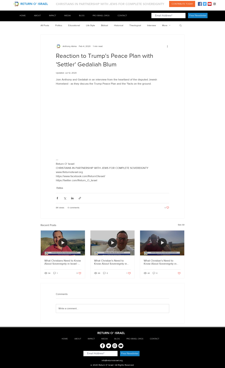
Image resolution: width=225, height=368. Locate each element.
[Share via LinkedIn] (72, 198)
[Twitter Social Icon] (205, 4)
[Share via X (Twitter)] (64, 198)
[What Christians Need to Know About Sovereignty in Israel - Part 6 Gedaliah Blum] (63, 242)
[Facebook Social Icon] (200, 4)
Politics (58, 25)
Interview (151, 25)
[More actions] (167, 46)
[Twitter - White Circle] (108, 345)
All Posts (45, 25)
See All (181, 224)
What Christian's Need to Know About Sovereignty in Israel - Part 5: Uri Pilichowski (111, 262)
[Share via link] (79, 198)
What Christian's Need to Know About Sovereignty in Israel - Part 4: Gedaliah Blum (161, 262)
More (164, 25)
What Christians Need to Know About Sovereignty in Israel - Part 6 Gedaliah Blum (62, 262)
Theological (135, 25)
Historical (118, 25)
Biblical (104, 25)
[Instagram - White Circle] (114, 345)
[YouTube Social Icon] (210, 4)
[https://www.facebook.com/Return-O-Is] (102, 345)
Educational (74, 25)
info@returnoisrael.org (112, 360)
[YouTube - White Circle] (120, 345)
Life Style (90, 25)
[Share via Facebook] (57, 198)
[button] (180, 25)
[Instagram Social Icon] (214, 4)
